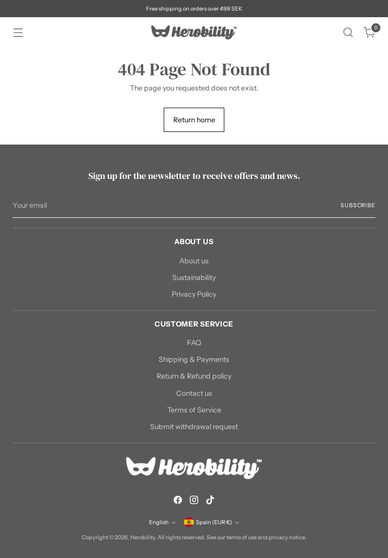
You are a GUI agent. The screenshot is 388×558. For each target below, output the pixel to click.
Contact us (194, 393)
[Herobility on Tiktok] (210, 501)
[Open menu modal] (18, 32)
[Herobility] (194, 32)
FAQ (194, 342)
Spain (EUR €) (214, 522)
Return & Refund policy (194, 376)
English (159, 522)
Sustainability (194, 277)
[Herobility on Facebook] (178, 501)
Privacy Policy (194, 294)
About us (194, 260)
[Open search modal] (348, 32)
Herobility (142, 537)
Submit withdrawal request (194, 426)
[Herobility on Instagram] (194, 501)
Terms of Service (194, 409)
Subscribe (358, 205)
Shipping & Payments (194, 359)
